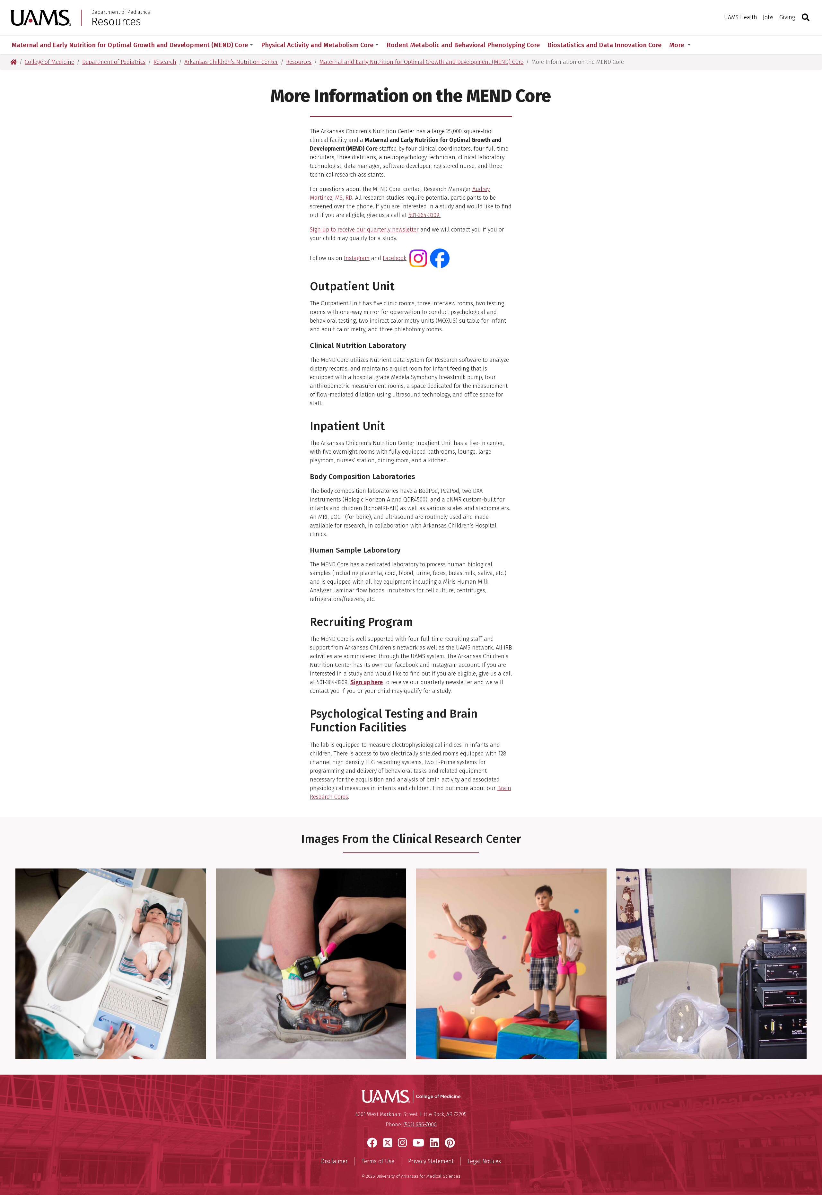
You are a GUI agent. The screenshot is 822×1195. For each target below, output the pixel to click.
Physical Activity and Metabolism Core (317, 45)
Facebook (395, 258)
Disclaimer (334, 1161)
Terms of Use (378, 1161)
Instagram (357, 258)
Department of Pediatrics (120, 12)
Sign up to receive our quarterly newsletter (364, 229)
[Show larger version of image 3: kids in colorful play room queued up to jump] (511, 963)
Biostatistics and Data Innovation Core (604, 45)
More (677, 45)
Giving (787, 17)
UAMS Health (740, 17)
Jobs (768, 17)
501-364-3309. (424, 215)
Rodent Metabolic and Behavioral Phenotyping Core (463, 45)
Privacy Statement (431, 1161)
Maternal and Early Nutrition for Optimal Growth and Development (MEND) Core (130, 45)
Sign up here (366, 682)
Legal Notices (484, 1161)
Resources (116, 21)
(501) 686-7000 (420, 1124)
